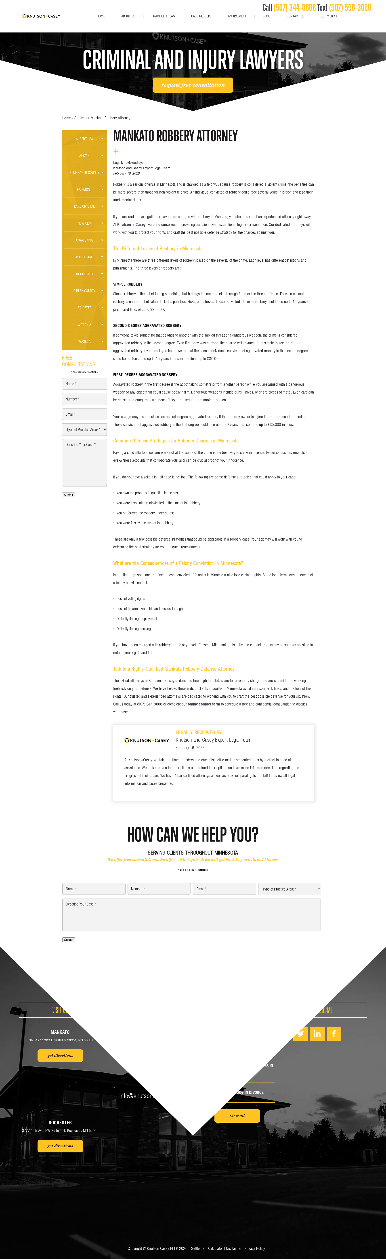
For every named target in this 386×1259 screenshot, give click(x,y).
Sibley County (84, 290)
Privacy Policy (254, 1248)
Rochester (84, 274)
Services (80, 118)
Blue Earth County (84, 172)
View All (237, 1116)
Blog (266, 16)
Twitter (300, 1034)
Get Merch (329, 16)
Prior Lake (84, 257)
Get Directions (60, 1056)
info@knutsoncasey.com (148, 1096)
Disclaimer (234, 1248)
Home (101, 16)
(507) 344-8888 (295, 7)
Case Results (201, 16)
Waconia (84, 324)
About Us (128, 16)
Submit (68, 495)
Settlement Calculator (207, 1248)
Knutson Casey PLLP (162, 1248)
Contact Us (295, 16)
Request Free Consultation (193, 85)
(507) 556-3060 (350, 7)
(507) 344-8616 (148, 1065)
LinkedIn (317, 1034)
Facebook (334, 1034)
